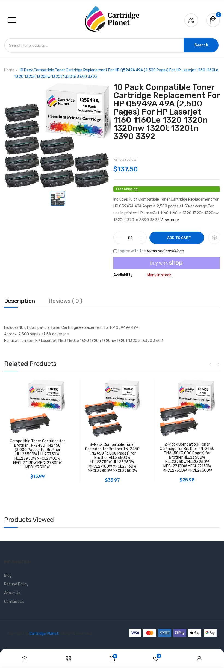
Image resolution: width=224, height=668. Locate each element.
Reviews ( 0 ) (65, 301)
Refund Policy (16, 584)
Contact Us (14, 601)
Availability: (123, 275)
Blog (8, 575)
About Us (12, 593)
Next (218, 364)
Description (19, 301)
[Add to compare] (214, 238)
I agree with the (151, 251)
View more (169, 220)
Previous (210, 364)
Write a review (124, 159)
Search (201, 45)
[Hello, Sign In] (191, 19)
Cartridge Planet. (44, 633)
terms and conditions (165, 251)
